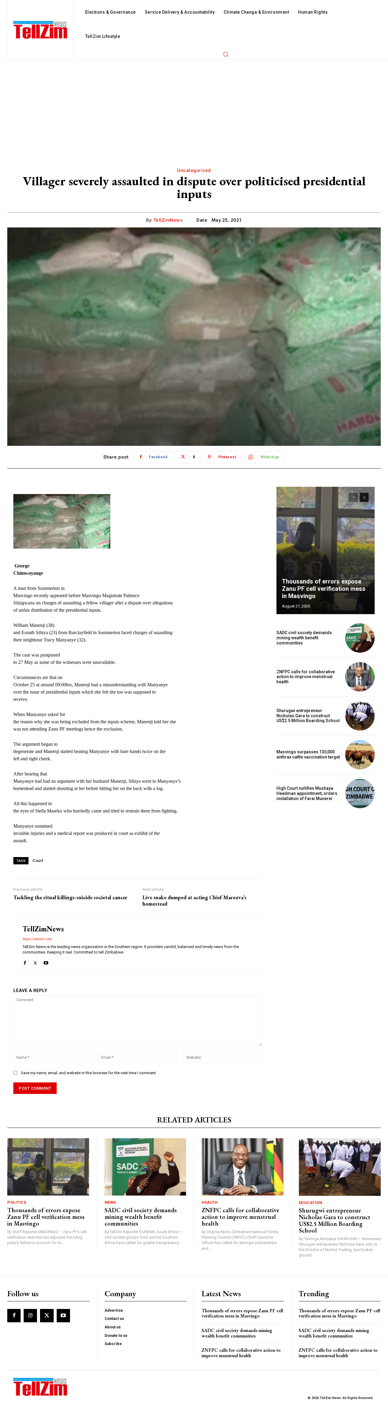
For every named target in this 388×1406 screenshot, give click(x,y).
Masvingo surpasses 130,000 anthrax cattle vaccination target (308, 754)
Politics (16, 1202)
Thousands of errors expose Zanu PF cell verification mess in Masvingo (324, 589)
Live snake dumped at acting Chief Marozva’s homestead (194, 900)
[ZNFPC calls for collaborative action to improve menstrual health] (360, 676)
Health (210, 1202)
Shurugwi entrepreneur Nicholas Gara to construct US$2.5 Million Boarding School (308, 715)
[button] (225, 54)
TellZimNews (168, 220)
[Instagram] (30, 1315)
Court (37, 860)
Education (311, 1203)
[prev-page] (353, 497)
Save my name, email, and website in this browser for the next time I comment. (89, 1073)
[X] (35, 961)
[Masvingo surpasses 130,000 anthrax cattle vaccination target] (360, 754)
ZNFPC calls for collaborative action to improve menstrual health (305, 676)
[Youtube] (46, 961)
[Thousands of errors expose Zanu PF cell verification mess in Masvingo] (325, 550)
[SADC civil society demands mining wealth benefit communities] (360, 638)
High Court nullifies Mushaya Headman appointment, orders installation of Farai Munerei (306, 793)
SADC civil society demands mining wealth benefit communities (304, 637)
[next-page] (364, 497)
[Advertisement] (194, 105)
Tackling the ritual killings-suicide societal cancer (70, 897)
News (110, 1202)
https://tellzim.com (37, 939)
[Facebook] (24, 961)
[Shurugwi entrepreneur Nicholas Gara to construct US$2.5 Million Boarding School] (360, 715)
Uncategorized (194, 170)
